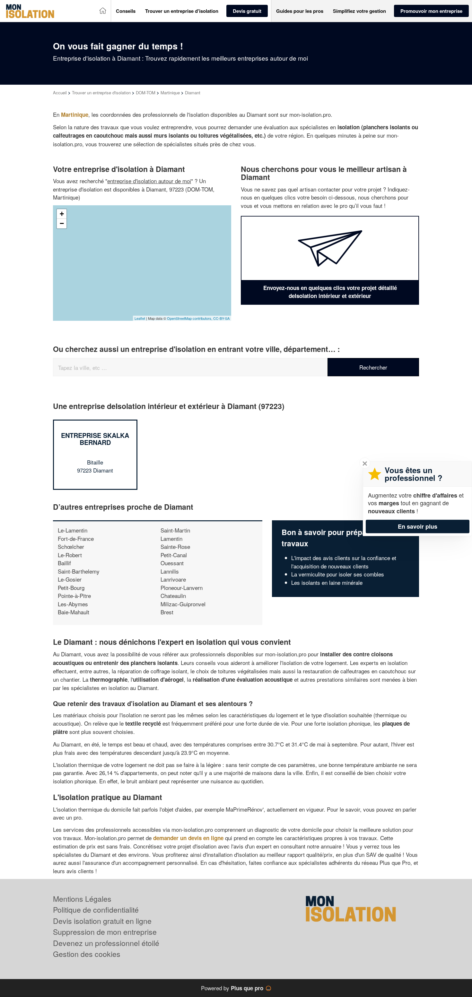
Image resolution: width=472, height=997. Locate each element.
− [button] (62, 223)
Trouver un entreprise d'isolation (101, 92)
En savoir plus (417, 526)
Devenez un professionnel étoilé (106, 943)
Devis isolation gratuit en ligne (102, 921)
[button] (125, 11)
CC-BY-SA (221, 318)
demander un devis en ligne (188, 838)
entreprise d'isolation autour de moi (149, 181)
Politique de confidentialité (96, 909)
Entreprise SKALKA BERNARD (95, 438)
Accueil (60, 92)
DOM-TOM (145, 92)
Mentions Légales (82, 898)
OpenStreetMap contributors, (190, 318)
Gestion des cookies (86, 954)
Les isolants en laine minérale (327, 582)
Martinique (170, 92)
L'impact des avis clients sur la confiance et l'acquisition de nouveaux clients (343, 562)
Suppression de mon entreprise (105, 931)
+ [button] (62, 214)
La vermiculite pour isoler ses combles (337, 574)
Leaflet (140, 318)
